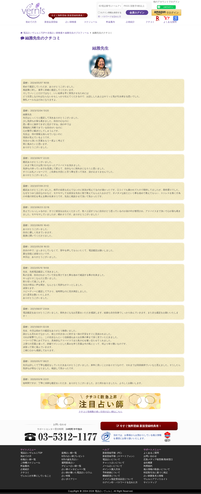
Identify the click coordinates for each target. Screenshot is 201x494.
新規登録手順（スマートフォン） (119, 456)
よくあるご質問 (151, 452)
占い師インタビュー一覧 (74, 469)
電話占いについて (111, 459)
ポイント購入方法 (111, 469)
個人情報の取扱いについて (157, 469)
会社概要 (148, 462)
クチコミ (150, 21)
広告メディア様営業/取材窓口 (158, 459)
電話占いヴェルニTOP (31, 452)
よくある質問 (170, 21)
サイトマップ (150, 482)
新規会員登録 (51, 21)
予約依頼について (111, 472)
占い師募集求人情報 (153, 475)
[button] (166, 12)
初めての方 (31, 21)
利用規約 (148, 466)
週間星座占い (68, 462)
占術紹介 (130, 21)
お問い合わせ (150, 456)
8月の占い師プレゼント (73, 456)
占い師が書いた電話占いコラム (77, 472)
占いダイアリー (69, 479)
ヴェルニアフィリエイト (156, 479)
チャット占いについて (113, 462)
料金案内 (110, 21)
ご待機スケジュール (30, 462)
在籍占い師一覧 (28, 459)
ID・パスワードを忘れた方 (109, 16)
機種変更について (111, 475)
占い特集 (66, 475)
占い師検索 (70, 21)
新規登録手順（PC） (113, 452)
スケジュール (90, 21)
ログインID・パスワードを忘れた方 (120, 482)
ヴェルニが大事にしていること (36, 475)
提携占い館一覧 (69, 452)
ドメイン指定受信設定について (118, 479)
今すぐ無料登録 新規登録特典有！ (140, 425)
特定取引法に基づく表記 (156, 472)
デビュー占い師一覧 (71, 466)
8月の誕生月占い (70, 459)
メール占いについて (112, 466)
